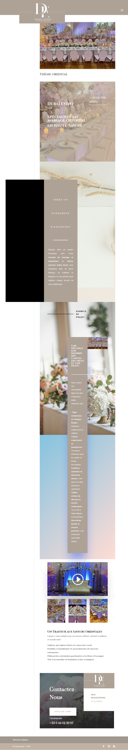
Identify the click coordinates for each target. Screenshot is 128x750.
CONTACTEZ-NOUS (98, 100)
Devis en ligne (63, 712)
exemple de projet (81, 314)
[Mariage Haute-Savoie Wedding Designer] (56, 611)
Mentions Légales (20, 740)
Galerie (96, 701)
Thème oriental (54, 74)
